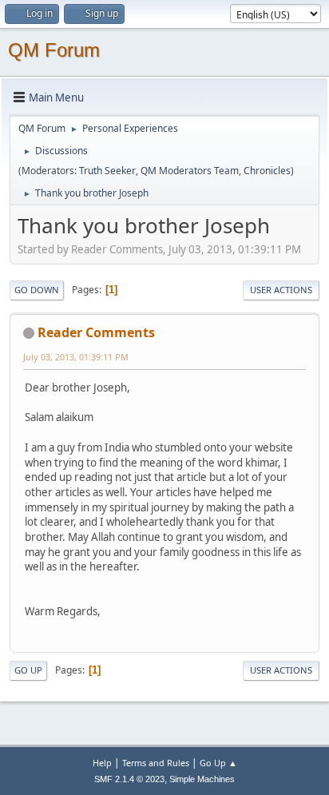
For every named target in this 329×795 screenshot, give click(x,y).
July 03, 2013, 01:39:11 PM (76, 357)
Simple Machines (202, 779)
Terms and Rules (155, 763)
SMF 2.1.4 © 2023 (129, 779)
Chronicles (267, 170)
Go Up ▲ (218, 763)
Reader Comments (96, 332)
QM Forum (54, 50)
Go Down (36, 290)
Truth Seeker (107, 170)
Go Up (28, 670)
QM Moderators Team (190, 170)
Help (102, 763)
